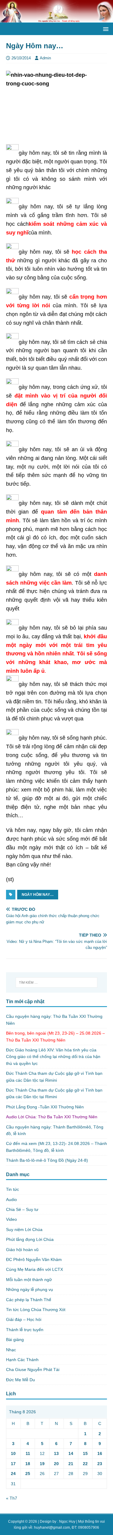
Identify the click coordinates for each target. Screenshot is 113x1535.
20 (56, 1463)
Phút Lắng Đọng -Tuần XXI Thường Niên (45, 1106)
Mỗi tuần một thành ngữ (29, 1279)
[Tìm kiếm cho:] (56, 982)
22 (85, 1463)
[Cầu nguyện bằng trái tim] (56, 19)
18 (27, 1463)
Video (11, 1219)
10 (13, 1453)
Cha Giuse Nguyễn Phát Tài (32, 1369)
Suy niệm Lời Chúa (24, 1229)
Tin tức (12, 1189)
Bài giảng (15, 1339)
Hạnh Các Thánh (22, 1359)
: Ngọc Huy (66, 1521)
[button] (104, 28)
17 (13, 1463)
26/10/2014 (21, 58)
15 (85, 1453)
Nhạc (11, 1349)
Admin (45, 58)
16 (99, 1453)
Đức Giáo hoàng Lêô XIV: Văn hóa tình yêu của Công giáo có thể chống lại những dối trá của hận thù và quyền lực (53, 1057)
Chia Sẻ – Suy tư (22, 1209)
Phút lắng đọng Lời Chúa (30, 1239)
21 (70, 1463)
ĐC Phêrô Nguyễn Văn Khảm (34, 1259)
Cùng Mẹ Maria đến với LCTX (34, 1269)
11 (28, 1453)
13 (56, 1453)
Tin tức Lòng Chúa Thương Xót (35, 1309)
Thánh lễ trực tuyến (24, 1329)
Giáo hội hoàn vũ (22, 1249)
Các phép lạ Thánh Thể (28, 1299)
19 (42, 1463)
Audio (11, 1199)
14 (70, 1453)
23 (99, 1463)
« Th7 (11, 1498)
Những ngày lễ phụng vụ (29, 1289)
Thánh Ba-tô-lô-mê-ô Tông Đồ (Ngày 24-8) (47, 1160)
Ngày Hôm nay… (38, 895)
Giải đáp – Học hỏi (23, 1319)
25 (27, 1473)
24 (13, 1473)
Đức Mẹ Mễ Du (20, 1379)
